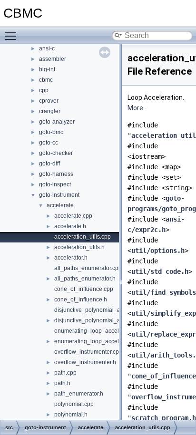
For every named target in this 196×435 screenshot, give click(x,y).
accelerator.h (71, 257)
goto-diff (49, 163)
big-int (47, 69)
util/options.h (158, 250)
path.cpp (65, 372)
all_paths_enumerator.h (85, 278)
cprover (49, 100)
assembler (52, 59)
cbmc (46, 80)
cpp (44, 90)
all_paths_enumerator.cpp (88, 268)
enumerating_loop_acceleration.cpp (101, 331)
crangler (49, 111)
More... (137, 108)
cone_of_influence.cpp (83, 289)
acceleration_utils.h (79, 247)
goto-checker (56, 153)
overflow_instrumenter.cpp (88, 351)
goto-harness (56, 174)
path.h (62, 383)
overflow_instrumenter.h (85, 362)
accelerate (60, 205)
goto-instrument (59, 195)
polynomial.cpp (74, 404)
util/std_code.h (159, 271)
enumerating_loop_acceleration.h (98, 341)
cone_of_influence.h (80, 299)
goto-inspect (55, 184)
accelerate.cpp (73, 216)
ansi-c (47, 48)
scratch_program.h (163, 418)
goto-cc (48, 142)
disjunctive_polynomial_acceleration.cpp (107, 310)
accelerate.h (70, 226)
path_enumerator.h (78, 393)
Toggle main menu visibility (12, 35)
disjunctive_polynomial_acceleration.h (104, 320)
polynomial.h (71, 414)
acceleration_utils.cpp (82, 236)
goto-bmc (51, 132)
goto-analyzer (57, 121)
